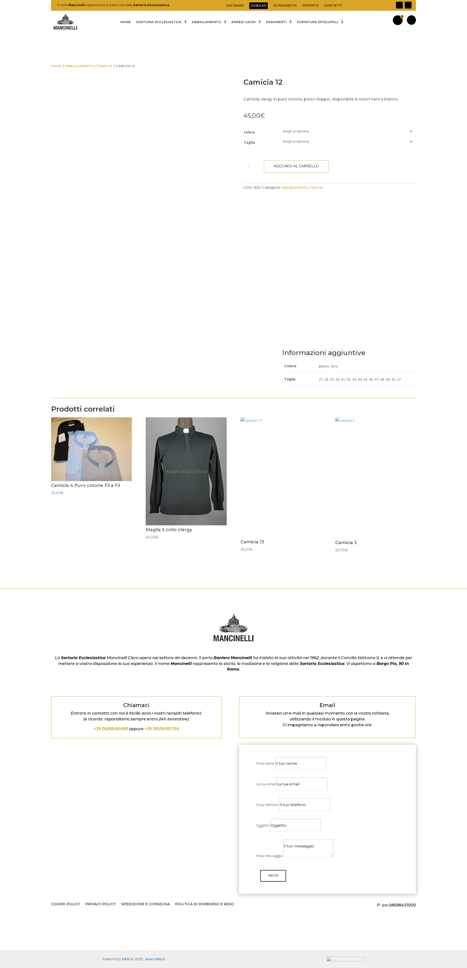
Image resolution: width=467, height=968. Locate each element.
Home (56, 66)
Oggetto (262, 825)
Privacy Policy (100, 904)
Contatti (333, 5)
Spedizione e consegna (145, 904)
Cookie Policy (65, 904)
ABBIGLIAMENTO (206, 22)
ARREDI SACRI (243, 22)
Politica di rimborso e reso (204, 904)
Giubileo (259, 5)
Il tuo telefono (267, 804)
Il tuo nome (265, 763)
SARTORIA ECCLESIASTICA (158, 22)
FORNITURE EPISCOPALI (317, 22)
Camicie (105, 66)
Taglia (249, 142)
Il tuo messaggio (269, 855)
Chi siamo (235, 5)
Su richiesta (285, 5)
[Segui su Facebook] (399, 5)
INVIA (273, 875)
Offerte (310, 5)
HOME (125, 22)
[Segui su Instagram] (408, 5)
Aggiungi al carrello (296, 166)
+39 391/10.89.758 (161, 728)
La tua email (266, 784)
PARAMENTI (276, 22)
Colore (249, 132)
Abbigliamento (80, 66)
